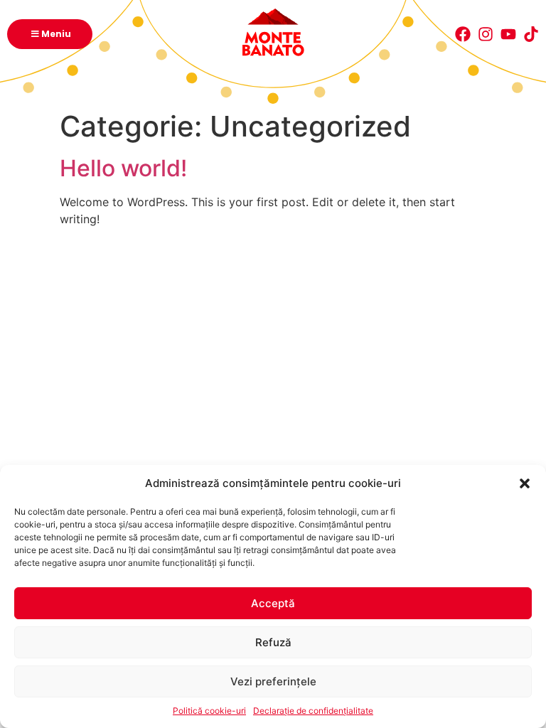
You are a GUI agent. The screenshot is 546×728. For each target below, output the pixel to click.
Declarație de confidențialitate (313, 710)
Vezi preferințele (273, 681)
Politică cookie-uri (209, 710)
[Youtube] (508, 34)
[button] (525, 483)
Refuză (273, 642)
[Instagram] (485, 34)
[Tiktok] (531, 34)
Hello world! (123, 168)
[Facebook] (463, 34)
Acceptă (273, 603)
